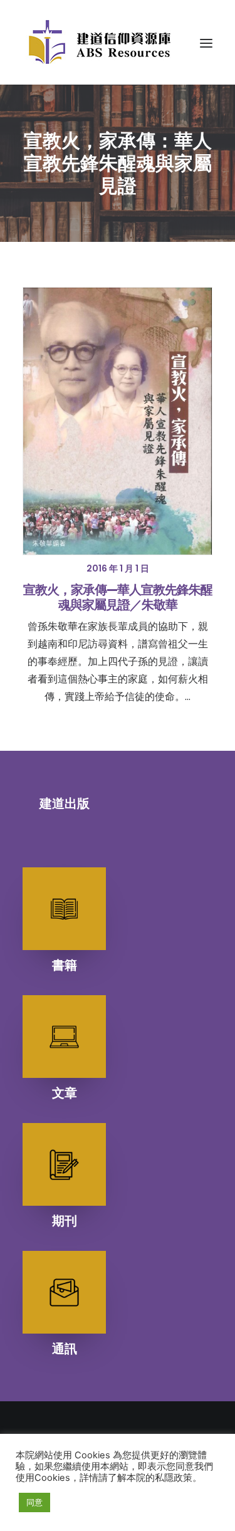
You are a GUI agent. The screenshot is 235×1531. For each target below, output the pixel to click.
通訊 (64, 1348)
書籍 (64, 965)
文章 (64, 1092)
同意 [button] (34, 1502)
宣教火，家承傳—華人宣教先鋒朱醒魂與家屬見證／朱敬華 (117, 597)
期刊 (64, 1220)
